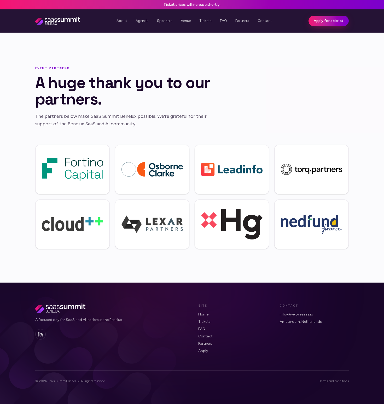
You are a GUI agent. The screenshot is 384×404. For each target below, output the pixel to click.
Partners (242, 21)
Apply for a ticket (329, 21)
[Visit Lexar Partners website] (152, 224)
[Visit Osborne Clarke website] (152, 169)
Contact (265, 21)
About (122, 21)
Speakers (164, 21)
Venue (186, 21)
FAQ (223, 21)
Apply (203, 351)
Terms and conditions (334, 381)
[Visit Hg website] (232, 224)
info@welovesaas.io (296, 314)
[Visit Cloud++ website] (72, 224)
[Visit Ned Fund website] (311, 224)
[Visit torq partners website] (311, 169)
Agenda (142, 21)
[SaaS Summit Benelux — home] (57, 21)
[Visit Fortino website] (72, 169)
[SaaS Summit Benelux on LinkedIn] (40, 334)
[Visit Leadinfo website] (232, 169)
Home (203, 314)
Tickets (205, 21)
